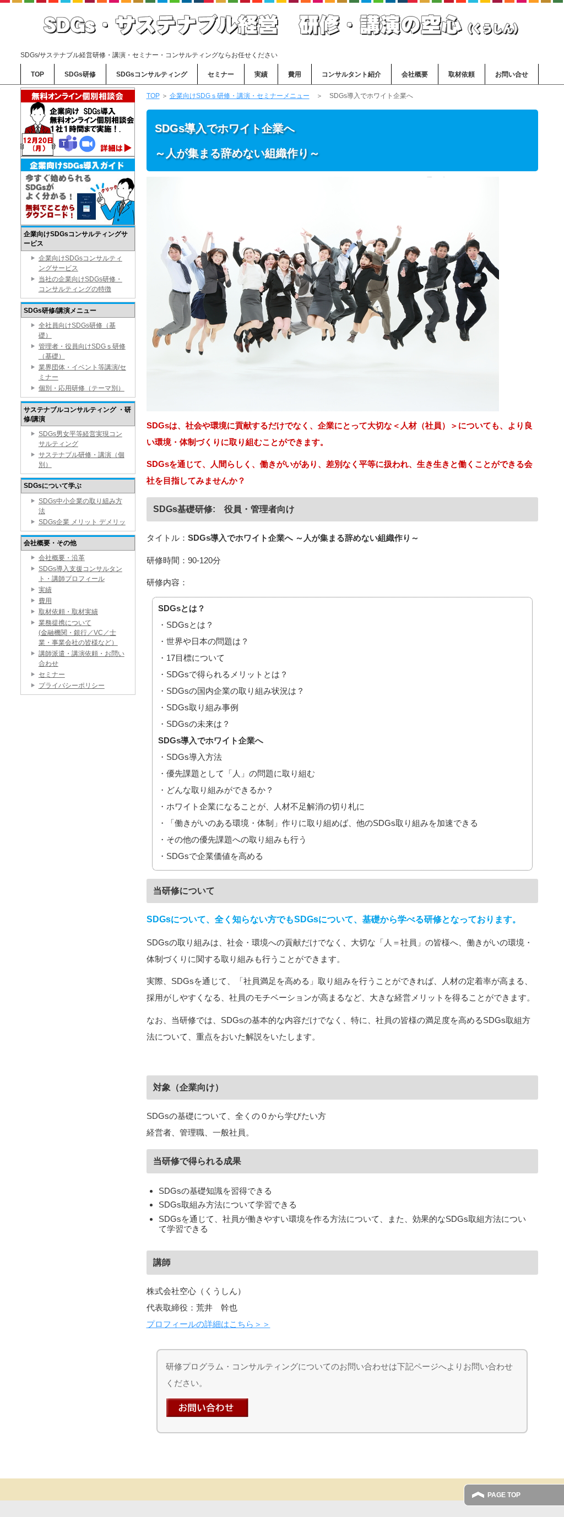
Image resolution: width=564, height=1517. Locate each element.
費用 (294, 74)
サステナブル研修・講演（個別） (81, 460)
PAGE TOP (503, 1495)
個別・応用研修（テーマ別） (81, 388)
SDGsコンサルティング (151, 74)
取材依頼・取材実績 (68, 612)
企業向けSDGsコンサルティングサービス (80, 263)
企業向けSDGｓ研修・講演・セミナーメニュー (240, 96)
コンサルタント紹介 (351, 74)
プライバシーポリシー (72, 685)
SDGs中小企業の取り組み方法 (80, 506)
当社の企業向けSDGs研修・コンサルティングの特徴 (80, 284)
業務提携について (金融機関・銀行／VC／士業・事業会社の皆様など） (78, 632)
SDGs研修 (80, 74)
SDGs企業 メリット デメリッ (82, 522)
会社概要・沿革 (62, 558)
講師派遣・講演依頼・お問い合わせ (81, 658)
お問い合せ (511, 74)
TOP (37, 74)
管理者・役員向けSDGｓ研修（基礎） (82, 351)
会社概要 (415, 74)
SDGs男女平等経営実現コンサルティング (80, 439)
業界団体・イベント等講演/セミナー (82, 372)
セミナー (221, 74)
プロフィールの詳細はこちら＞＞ (208, 1324)
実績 (261, 74)
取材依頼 (461, 74)
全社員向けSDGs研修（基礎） (77, 330)
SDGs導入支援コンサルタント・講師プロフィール (80, 574)
